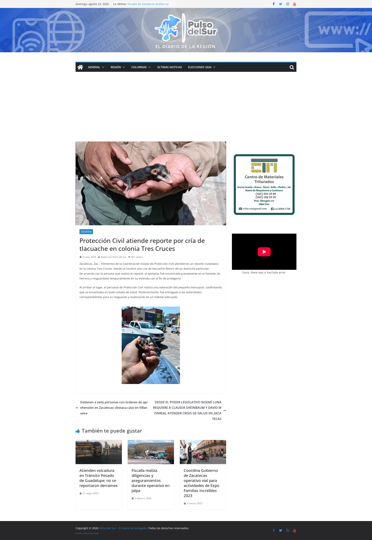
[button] (102, 67)
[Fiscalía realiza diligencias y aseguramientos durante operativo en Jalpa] (151, 443)
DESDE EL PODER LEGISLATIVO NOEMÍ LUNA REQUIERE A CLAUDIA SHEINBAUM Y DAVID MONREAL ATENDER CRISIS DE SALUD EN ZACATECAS (187, 410)
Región (116, 67)
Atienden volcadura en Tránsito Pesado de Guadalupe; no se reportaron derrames (98, 478)
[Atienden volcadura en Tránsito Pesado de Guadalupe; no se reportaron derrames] (99, 443)
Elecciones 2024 (199, 67)
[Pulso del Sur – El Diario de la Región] (186, 11)
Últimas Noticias (169, 67)
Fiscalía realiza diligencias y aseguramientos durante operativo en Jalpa (151, 480)
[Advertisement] (186, 112)
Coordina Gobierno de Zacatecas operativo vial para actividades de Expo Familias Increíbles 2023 (201, 483)
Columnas (139, 67)
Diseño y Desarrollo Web (87, 533)
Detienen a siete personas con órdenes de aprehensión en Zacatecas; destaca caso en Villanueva (114, 408)
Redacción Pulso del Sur (114, 257)
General (94, 67)
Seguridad (86, 231)
